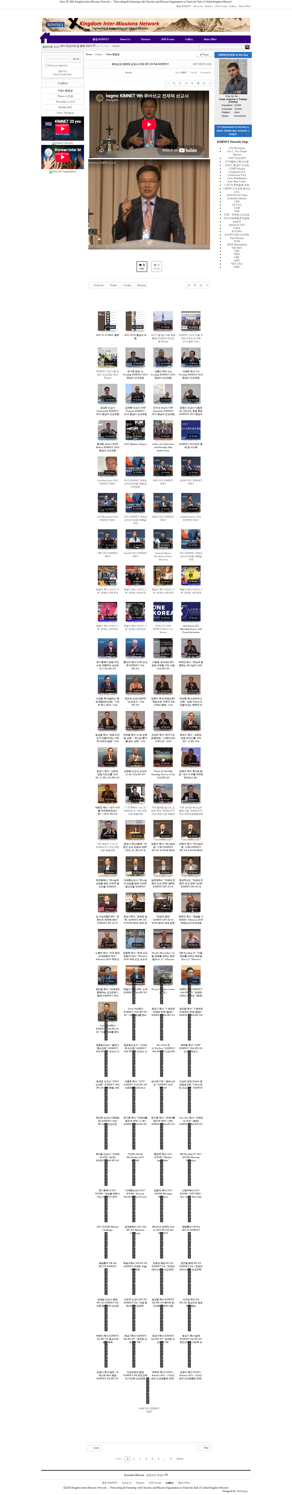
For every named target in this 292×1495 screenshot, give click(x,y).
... (164, 1458)
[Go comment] (198, 83)
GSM (237, 208)
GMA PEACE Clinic (237, 195)
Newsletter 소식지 (65, 101)
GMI (236, 201)
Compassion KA (236, 171)
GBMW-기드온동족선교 (236, 188)
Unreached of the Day (234, 127)
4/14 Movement (237, 148)
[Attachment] (210, 83)
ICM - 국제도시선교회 (236, 214)
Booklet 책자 (65, 107)
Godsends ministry (236, 198)
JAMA (236, 228)
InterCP (237, 221)
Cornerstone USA (237, 175)
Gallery (233, 6)
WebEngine (242, 1491)
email (220, 130)
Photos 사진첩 (65, 96)
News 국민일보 (65, 112)
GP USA (237, 204)
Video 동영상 (65, 90)
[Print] (204, 83)
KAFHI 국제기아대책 (237, 234)
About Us (198, 6)
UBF (236, 257)
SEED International (237, 244)
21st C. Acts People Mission (237, 153)
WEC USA (237, 263)
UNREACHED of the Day (233, 54)
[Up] (186, 83)
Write (205, 1447)
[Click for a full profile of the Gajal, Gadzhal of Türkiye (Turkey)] (233, 93)
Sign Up (62, 71)
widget (233, 134)
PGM (237, 241)
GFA (236, 191)
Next (180, 1458)
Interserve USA (237, 224)
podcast (242, 130)
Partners (209, 6)
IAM (236, 211)
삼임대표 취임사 (155, 1475)
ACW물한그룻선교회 (237, 161)
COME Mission (237, 168)
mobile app (230, 130)
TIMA (237, 254)
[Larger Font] (174, 83)
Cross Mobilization (237, 178)
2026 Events (221, 6)
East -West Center (237, 181)
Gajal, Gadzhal (227, 99)
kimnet (114, 46)
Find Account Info (62, 74)
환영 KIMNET (183, 6)
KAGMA (237, 231)
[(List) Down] (192, 83)
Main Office (245, 6)
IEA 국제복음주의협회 (236, 218)
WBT (237, 260)
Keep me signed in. (58, 65)
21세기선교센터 (237, 157)
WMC (237, 267)
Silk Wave (237, 247)
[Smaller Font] (180, 83)
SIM (236, 250)
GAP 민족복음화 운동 (237, 184)
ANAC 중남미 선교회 (237, 165)
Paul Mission (237, 238)
